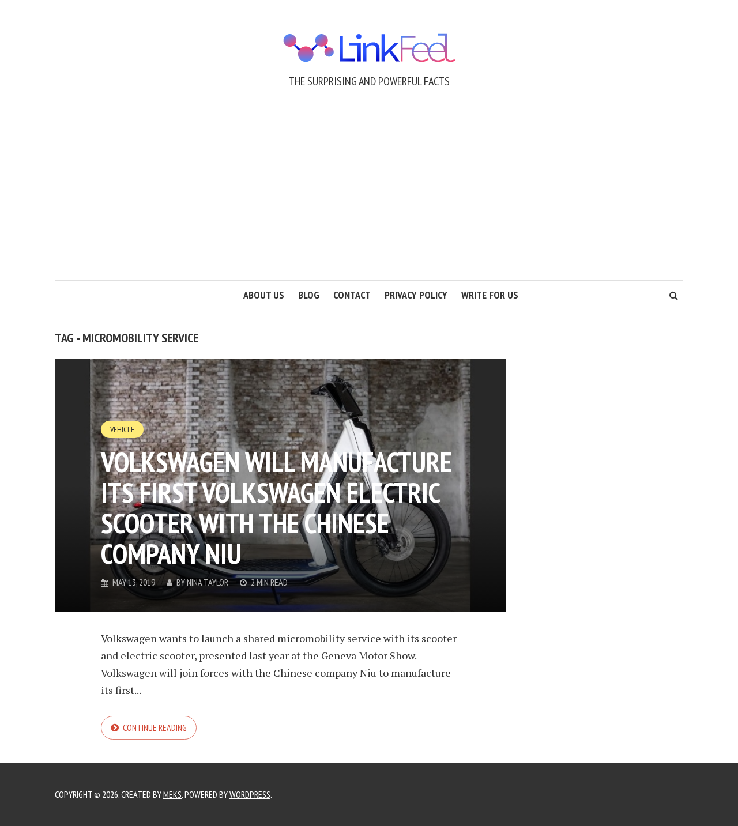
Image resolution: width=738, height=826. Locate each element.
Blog (308, 294)
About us (263, 294)
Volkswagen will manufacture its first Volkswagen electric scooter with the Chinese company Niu (276, 507)
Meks (172, 794)
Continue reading (155, 727)
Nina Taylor (207, 582)
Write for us (489, 294)
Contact (352, 294)
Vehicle (122, 429)
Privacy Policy (416, 294)
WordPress (249, 794)
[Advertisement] (369, 193)
